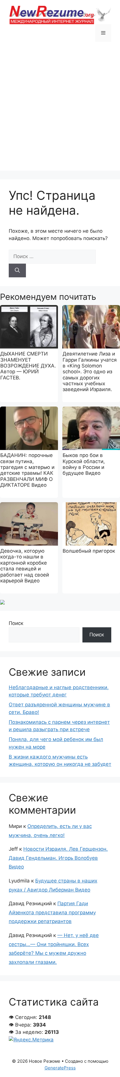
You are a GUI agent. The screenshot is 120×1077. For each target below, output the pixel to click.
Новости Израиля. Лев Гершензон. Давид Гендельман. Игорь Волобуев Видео (58, 858)
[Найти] (17, 271)
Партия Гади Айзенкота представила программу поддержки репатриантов (52, 912)
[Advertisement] (60, 110)
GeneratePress (60, 1068)
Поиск (16, 623)
